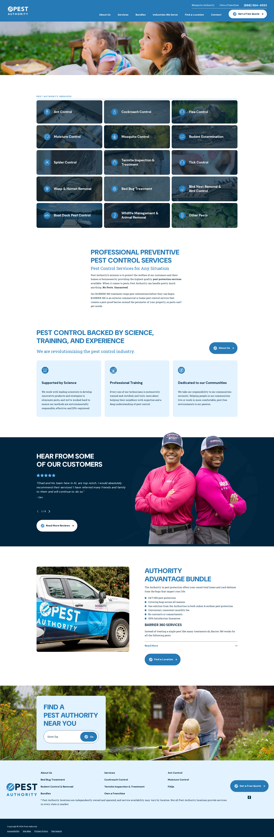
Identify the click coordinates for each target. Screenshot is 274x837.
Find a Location (163, 659)
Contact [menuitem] (216, 14)
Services (109, 773)
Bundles (46, 793)
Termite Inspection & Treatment (124, 786)
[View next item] (49, 511)
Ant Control (175, 773)
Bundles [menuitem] (141, 14)
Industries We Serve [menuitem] (165, 14)
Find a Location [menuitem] (194, 14)
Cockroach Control (116, 779)
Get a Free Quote (248, 14)
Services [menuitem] (123, 14)
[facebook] (249, 797)
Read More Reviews (58, 525)
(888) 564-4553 (255, 5)
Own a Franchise (229, 5)
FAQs (171, 786)
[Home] (17, 10)
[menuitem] (13, 831)
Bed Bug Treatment (53, 779)
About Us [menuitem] (105, 14)
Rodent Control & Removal (57, 786)
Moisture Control (178, 779)
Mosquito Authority (203, 5)
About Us (224, 348)
